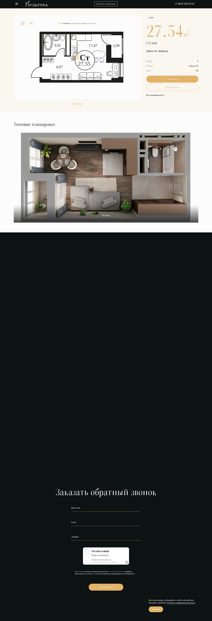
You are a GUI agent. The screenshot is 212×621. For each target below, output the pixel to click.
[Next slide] (189, 177)
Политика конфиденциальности (181, 602)
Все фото (106, 215)
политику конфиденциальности (96, 571)
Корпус (149, 61)
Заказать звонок (172, 87)
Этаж (148, 70)
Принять (156, 609)
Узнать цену (172, 79)
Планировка (77, 104)
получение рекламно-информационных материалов (115, 574)
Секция (149, 66)
